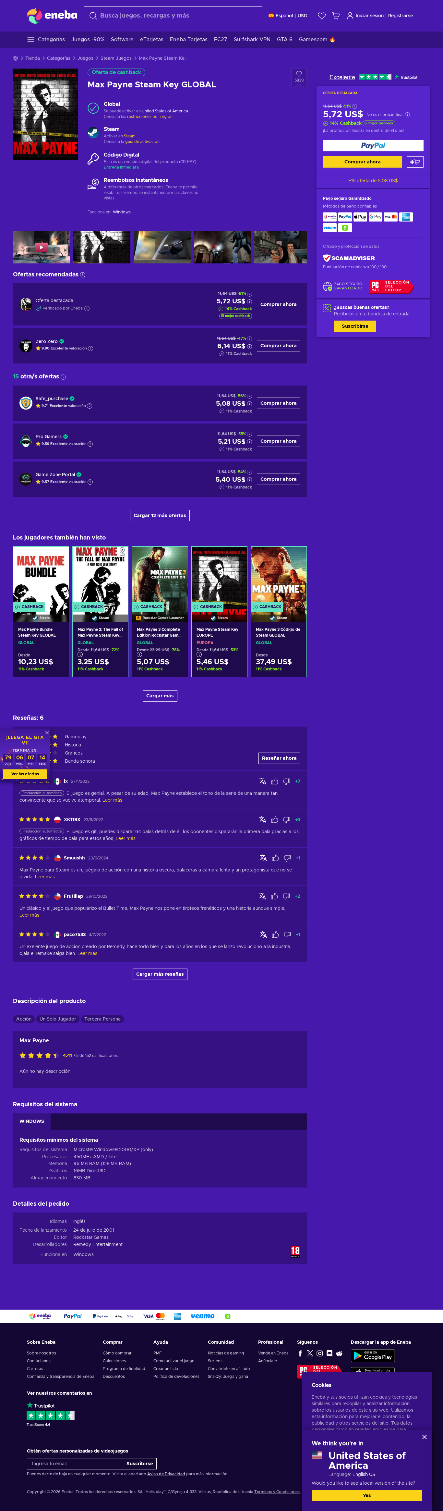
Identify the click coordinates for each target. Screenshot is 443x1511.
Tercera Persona (102, 1019)
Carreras (35, 1369)
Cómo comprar (117, 1353)
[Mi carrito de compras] (336, 15)
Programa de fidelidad (124, 1369)
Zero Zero (47, 341)
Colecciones (114, 1361)
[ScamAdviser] (349, 258)
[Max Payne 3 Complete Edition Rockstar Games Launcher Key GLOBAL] (159, 576)
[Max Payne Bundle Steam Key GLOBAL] (41, 576)
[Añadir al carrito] (415, 162)
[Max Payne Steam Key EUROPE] (219, 576)
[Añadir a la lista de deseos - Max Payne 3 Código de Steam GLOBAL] (295, 557)
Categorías (58, 58)
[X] (310, 1353)
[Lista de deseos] (322, 15)
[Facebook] (300, 1353)
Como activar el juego (174, 1361)
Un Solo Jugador (58, 1019)
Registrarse (400, 16)
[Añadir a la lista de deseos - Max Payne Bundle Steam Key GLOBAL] (58, 557)
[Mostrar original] (262, 781)
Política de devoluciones (176, 1376)
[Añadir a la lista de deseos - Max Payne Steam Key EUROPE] (236, 557)
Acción (23, 1019)
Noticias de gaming (226, 1353)
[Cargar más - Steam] (93, 133)
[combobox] (172, 16)
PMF (157, 1353)
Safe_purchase (52, 399)
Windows (83, 1254)
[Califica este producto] (41, 1056)
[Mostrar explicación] (90, 348)
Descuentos (114, 1376)
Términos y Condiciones (277, 1492)
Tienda (32, 58)
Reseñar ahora (279, 758)
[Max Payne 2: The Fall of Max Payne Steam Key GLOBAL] (100, 576)
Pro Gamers (49, 437)
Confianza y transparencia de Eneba (60, 1376)
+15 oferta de (373, 181)
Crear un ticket (167, 1369)
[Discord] (329, 1353)
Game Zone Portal (55, 475)
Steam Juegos (116, 58)
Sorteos (215, 1361)
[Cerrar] (424, 1437)
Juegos (85, 58)
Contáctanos (39, 1361)
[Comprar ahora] (373, 145)
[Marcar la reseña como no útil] (286, 781)
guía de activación (142, 142)
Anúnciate (267, 1361)
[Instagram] (320, 1353)
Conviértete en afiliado (229, 1369)
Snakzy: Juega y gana (228, 1376)
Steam (130, 136)
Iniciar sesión (370, 16)
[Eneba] (52, 15)
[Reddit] (339, 1353)
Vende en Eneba (273, 1353)
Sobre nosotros (41, 1353)
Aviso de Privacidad (166, 1474)
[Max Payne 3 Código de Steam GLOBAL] (278, 576)
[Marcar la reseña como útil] (274, 781)
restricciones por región (150, 117)
